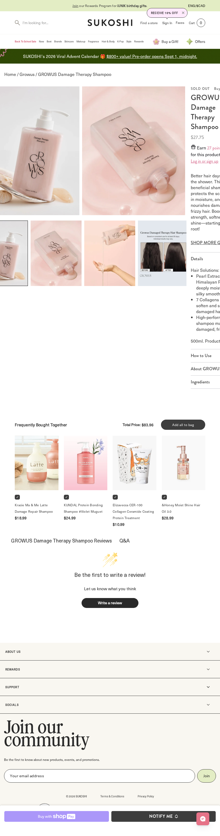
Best (49, 41)
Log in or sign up (204, 161)
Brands (58, 41)
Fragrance (93, 41)
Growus (27, 74)
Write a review (110, 603)
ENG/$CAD (196, 5)
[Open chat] (202, 818)
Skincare (69, 41)
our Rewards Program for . (109, 5)
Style (128, 41)
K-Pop (120, 41)
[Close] (183, 13)
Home (10, 74)
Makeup (80, 41)
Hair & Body (108, 41)
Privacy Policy (146, 796)
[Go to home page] (110, 22)
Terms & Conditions (112, 796)
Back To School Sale (25, 41)
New (41, 41)
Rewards (139, 41)
